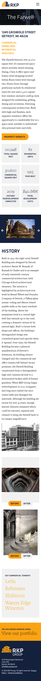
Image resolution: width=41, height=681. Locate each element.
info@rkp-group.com (9, 666)
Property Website (14, 136)
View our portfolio (19, 633)
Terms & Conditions (15, 673)
